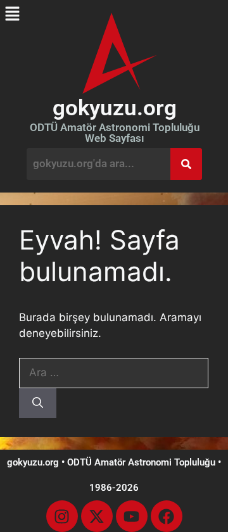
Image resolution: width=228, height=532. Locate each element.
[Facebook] (166, 516)
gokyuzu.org (115, 108)
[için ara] (113, 372)
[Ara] (37, 403)
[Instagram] (62, 516)
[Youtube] (132, 516)
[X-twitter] (97, 516)
